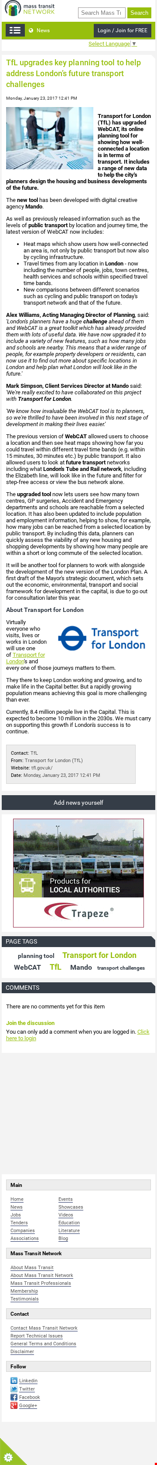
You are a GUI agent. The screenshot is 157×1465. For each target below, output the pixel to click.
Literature (69, 1230)
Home (17, 1199)
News (42, 30)
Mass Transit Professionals (40, 1283)
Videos (65, 1215)
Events (65, 1199)
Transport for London (99, 955)
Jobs (15, 1215)
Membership (24, 1291)
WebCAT (27, 967)
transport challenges (121, 968)
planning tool (36, 955)
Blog (63, 1238)
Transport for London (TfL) (54, 760)
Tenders (19, 1223)
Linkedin (28, 1381)
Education (69, 1223)
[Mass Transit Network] (30, 7)
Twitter (27, 1389)
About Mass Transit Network (41, 1275)
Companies (22, 1230)
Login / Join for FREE (122, 30)
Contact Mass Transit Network (44, 1328)
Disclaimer (22, 1351)
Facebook (29, 1397)
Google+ (28, 1405)
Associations (24, 1238)
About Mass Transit (32, 1267)
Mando (81, 967)
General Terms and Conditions (43, 1344)
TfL (34, 753)
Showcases (70, 1207)
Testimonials (24, 1299)
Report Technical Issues (36, 1336)
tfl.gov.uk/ (42, 768)
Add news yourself (78, 802)
